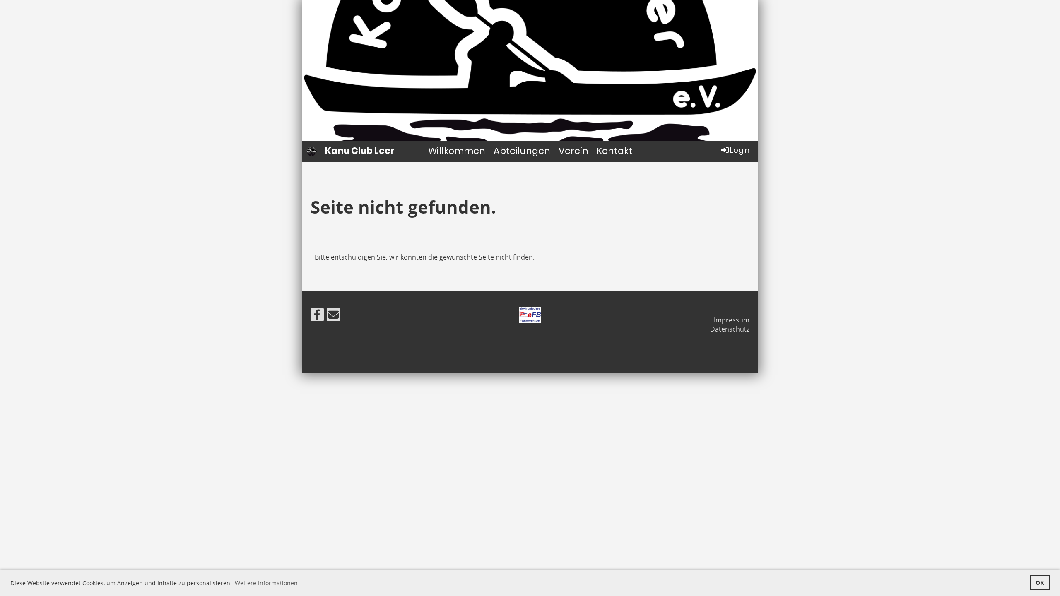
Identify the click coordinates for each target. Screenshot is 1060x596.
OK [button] (1040, 582)
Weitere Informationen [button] (266, 583)
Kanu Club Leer (360, 151)
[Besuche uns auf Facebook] (317, 316)
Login (739, 150)
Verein (573, 150)
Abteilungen (522, 150)
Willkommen (456, 150)
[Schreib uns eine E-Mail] (333, 316)
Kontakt (614, 150)
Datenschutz (729, 329)
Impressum (731, 319)
